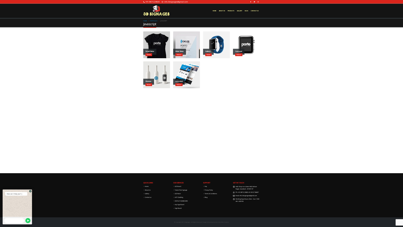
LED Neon (178, 194)
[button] (30, 191)
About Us (222, 11)
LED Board (178, 186)
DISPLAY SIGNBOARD (181, 201)
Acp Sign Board (179, 204)
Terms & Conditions (211, 194)
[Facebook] (250, 1)
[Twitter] (254, 1)
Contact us (254, 11)
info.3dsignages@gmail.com (248, 196)
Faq (206, 186)
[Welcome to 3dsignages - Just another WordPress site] (156, 10)
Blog (246, 11)
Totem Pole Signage (181, 190)
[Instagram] (258, 1)
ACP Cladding (179, 197)
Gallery (239, 11)
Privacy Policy (209, 190)
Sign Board (178, 208)
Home (214, 11)
